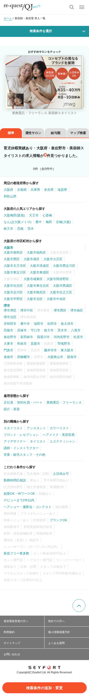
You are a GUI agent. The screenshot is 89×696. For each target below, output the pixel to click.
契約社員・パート (30, 402)
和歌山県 (10, 196)
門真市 (8, 350)
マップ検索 (78, 133)
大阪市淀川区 (13, 292)
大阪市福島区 (36, 252)
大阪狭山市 (55, 357)
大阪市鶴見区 (36, 292)
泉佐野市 (10, 337)
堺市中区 (26, 310)
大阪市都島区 (13, 252)
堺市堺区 (10, 310)
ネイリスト (38, 441)
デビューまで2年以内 (19, 500)
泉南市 (8, 357)
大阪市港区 (31, 259)
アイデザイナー (15, 441)
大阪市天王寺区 (15, 265)
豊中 (38, 222)
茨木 (30, 228)
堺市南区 (76, 310)
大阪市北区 (35, 299)
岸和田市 (10, 323)
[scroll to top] (79, 605)
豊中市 (25, 323)
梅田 (49, 222)
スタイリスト (13, 428)
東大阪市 (67, 350)
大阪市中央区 (56, 299)
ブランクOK (58, 520)
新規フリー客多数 (16, 553)
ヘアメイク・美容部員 (59, 435)
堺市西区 (60, 310)
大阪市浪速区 (39, 265)
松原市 (78, 337)
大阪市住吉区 (13, 285)
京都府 (22, 189)
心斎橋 (47, 215)
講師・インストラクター (21, 448)
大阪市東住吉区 (38, 285)
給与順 (55, 133)
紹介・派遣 (12, 409)
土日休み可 (61, 473)
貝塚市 (22, 330)
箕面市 (35, 343)
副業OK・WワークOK (19, 493)
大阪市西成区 (62, 285)
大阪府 (8, 189)
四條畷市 (23, 357)
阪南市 (72, 357)
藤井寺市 (50, 350)
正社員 (8, 402)
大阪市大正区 (53, 259)
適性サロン (33, 133)
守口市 (35, 330)
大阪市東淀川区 (15, 272)
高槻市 (8, 330)
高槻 (20, 228)
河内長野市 (62, 337)
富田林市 (26, 337)
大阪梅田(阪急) (14, 215)
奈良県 (49, 189)
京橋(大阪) (63, 222)
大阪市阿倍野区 (58, 279)
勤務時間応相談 (15, 480)
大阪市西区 (12, 259)
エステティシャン (62, 441)
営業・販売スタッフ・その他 (24, 454)
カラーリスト (59, 428)
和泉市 (22, 343)
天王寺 (34, 215)
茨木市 (62, 330)
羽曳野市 (64, 343)
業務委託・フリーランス (64, 402)
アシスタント (36, 428)
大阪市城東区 (33, 279)
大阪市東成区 (39, 272)
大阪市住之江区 (61, 292)
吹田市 (52, 323)
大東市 (8, 343)
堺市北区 (10, 317)
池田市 (38, 323)
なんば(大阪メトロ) (17, 222)
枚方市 (8, 228)
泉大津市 (67, 323)
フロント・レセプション (21, 435)
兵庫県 (35, 189)
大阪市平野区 (13, 299)
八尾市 (76, 330)
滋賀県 (62, 189)
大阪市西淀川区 (64, 265)
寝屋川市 (43, 337)
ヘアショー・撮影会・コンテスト (28, 507)
